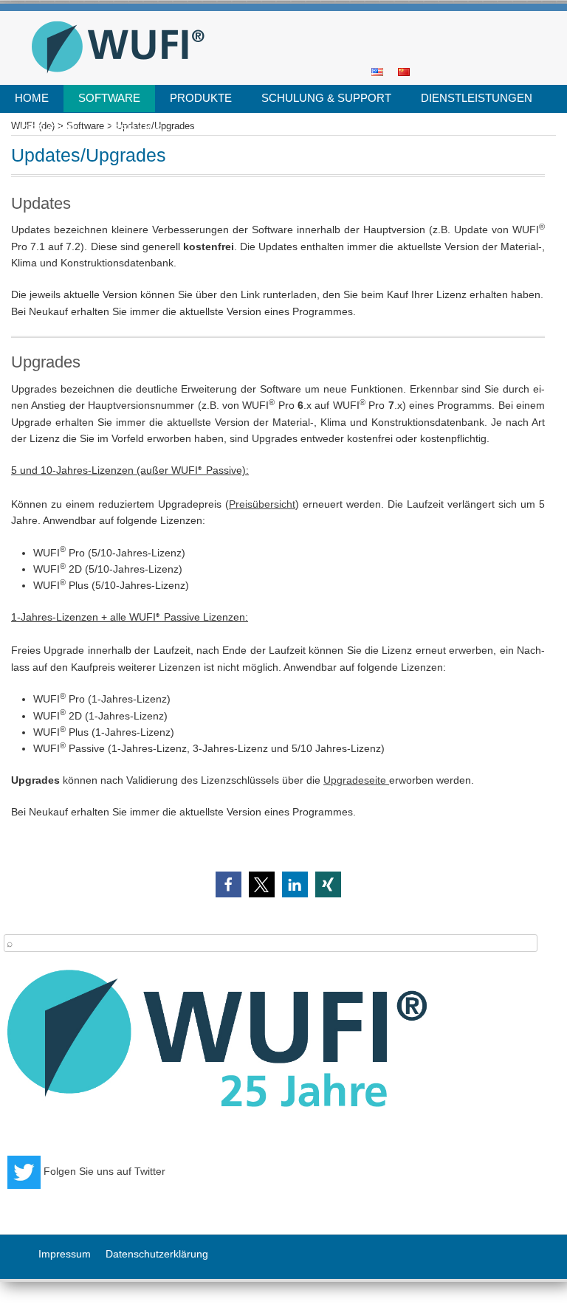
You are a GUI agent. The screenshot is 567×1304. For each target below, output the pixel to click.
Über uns (133, 129)
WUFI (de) (278, 16)
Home (32, 98)
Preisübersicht (262, 504)
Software (109, 98)
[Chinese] (404, 71)
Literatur (45, 129)
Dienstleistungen (476, 98)
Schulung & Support (326, 98)
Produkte (201, 98)
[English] (377, 71)
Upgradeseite (356, 780)
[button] (228, 884)
